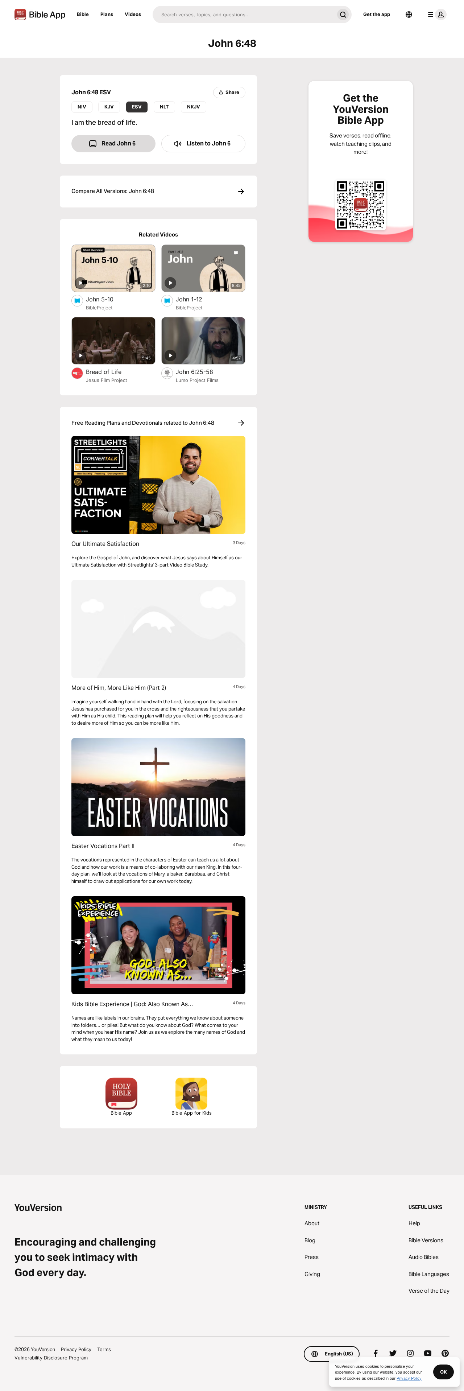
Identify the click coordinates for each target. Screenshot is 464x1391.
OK (443, 1372)
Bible (83, 14)
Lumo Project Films (197, 380)
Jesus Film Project (106, 380)
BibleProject (99, 307)
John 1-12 (197, 299)
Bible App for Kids (191, 1113)
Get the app (376, 14)
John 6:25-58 (202, 371)
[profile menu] (436, 14)
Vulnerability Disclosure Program (51, 1358)
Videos (133, 14)
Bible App (121, 1113)
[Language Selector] (409, 14)
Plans (106, 14)
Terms (104, 1349)
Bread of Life (111, 371)
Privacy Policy (76, 1349)
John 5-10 (107, 299)
